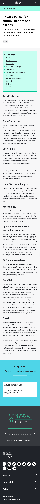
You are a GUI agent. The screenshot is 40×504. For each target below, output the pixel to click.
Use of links (10, 64)
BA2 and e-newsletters (14, 78)
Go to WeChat (34, 464)
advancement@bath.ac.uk (13, 390)
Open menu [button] (4, 3)
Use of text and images (14, 67)
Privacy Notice (18, 116)
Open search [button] (36, 3)
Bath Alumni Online (9, 239)
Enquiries (9, 87)
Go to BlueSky (9, 464)
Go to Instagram (14, 464)
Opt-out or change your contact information (16, 74)
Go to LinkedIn (19, 464)
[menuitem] (20, 475)
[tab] (10, 434)
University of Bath (20, 3)
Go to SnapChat (24, 464)
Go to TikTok (29, 464)
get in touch (26, 191)
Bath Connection (11, 61)
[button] (5, 434)
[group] (20, 420)
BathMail (9, 81)
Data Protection (11, 58)
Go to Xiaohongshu (14, 468)
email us (17, 179)
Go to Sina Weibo (4, 468)
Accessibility (10, 70)
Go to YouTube (9, 468)
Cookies (8, 84)
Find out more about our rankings (20, 440)
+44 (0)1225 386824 (11, 393)
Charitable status (8, 496)
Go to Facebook (4, 464)
